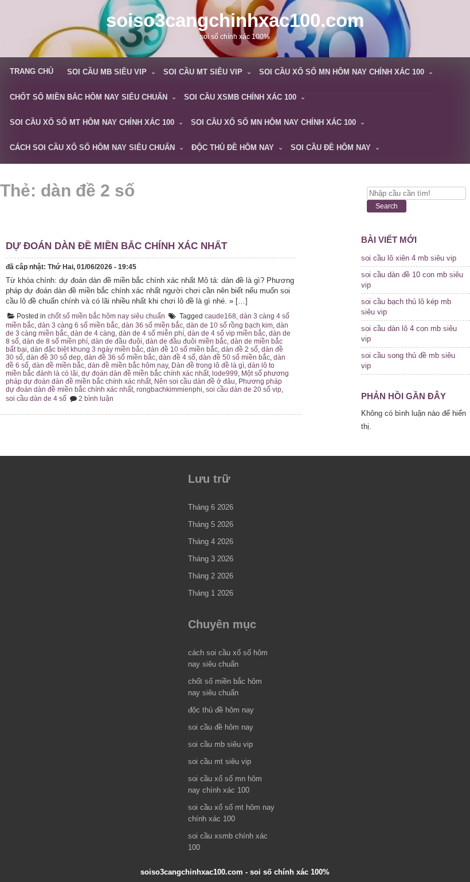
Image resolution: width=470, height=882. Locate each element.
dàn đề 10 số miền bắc (182, 349)
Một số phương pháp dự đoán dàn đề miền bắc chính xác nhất (147, 377)
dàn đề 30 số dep (53, 357)
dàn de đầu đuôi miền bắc (186, 341)
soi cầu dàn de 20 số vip (243, 389)
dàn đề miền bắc (58, 365)
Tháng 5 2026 (210, 524)
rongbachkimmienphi (169, 389)
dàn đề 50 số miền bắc (234, 357)
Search (386, 206)
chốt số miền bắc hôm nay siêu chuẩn (88, 97)
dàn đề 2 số (239, 349)
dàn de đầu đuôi (116, 341)
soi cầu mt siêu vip (202, 72)
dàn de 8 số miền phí (55, 341)
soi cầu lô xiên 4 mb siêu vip (408, 258)
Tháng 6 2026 (210, 507)
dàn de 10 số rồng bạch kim (229, 325)
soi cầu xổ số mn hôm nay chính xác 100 (341, 72)
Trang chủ (31, 71)
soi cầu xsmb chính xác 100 (240, 97)
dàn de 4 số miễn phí (151, 333)
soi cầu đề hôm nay (331, 147)
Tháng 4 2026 (210, 541)
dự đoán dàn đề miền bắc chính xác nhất (116, 246)
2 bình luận (96, 399)
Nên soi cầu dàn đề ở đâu (194, 381)
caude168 (220, 316)
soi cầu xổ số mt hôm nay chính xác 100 (92, 122)
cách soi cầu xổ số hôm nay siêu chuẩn (92, 147)
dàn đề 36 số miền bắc (119, 357)
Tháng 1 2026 (210, 593)
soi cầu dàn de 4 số (36, 399)
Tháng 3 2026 (210, 558)
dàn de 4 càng (92, 333)
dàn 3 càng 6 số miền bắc (78, 325)
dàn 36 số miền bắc (152, 325)
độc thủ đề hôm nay (232, 147)
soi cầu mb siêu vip (107, 72)
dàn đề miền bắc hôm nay (128, 365)
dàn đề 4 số (177, 357)
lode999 (225, 373)
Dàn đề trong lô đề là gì (207, 365)
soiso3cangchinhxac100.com (235, 20)
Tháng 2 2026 (210, 576)
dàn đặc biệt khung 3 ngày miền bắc (86, 349)
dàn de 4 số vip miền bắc (226, 333)
